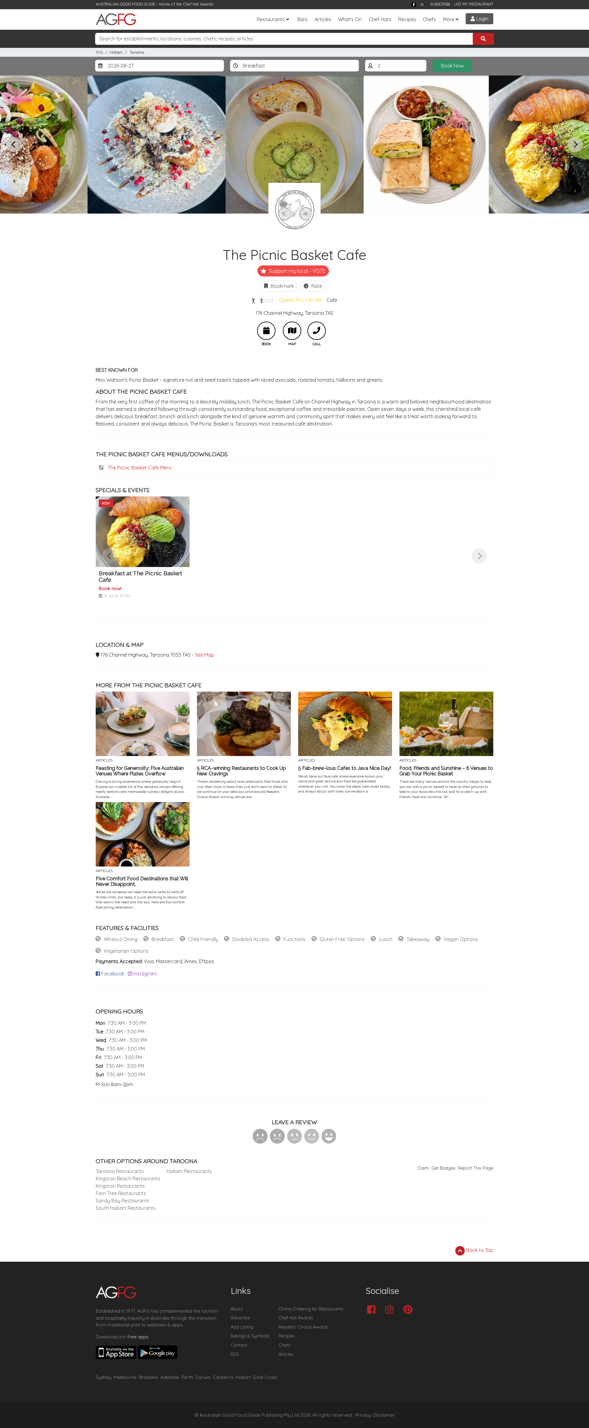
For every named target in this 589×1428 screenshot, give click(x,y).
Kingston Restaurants (120, 1186)
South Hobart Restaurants (126, 1208)
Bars (302, 19)
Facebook (112, 974)
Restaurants (271, 19)
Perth (187, 1377)
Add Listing (242, 1327)
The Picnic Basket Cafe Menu (139, 468)
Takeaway (417, 939)
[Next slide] (575, 144)
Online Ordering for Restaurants (311, 1309)
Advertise (240, 1318)
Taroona (137, 52)
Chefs (429, 19)
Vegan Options (461, 939)
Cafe (331, 300)
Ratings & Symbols (250, 1336)
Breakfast (163, 939)
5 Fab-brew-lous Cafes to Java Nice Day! (344, 768)
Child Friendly (203, 939)
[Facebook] (413, 4)
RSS (235, 1354)
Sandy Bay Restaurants (122, 1201)
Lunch (385, 939)
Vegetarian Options (126, 951)
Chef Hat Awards (198, 4)
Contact (239, 1345)
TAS (99, 52)
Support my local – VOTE (296, 271)
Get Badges (443, 1168)
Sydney (103, 1377)
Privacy (363, 1415)
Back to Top (479, 1250)
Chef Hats (380, 19)
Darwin (202, 1377)
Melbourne (125, 1377)
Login (481, 19)
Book (266, 331)
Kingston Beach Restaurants (128, 1178)
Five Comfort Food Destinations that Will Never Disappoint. (142, 881)
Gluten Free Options (342, 939)
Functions (294, 939)
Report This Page (475, 1168)
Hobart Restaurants (189, 1171)
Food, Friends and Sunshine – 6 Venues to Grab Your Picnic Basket (446, 771)
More (448, 19)
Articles (323, 19)
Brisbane (148, 1377)
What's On (350, 19)
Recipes (407, 19)
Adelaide (169, 1377)
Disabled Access (250, 939)
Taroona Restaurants (120, 1171)
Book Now (452, 66)
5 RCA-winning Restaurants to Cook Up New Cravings (241, 771)
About (237, 1309)
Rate (316, 286)
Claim (423, 1168)
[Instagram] (421, 4)
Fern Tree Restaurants (121, 1193)
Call (316, 331)
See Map (204, 655)
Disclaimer (384, 1415)
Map (292, 331)
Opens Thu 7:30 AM (300, 300)
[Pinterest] (409, 1310)
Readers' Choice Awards (303, 1327)
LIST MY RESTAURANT (473, 4)
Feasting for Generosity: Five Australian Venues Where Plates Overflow (140, 771)
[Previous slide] (13, 144)
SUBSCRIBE (440, 4)
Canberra (223, 1377)
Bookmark (281, 286)
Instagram (144, 974)
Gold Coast (265, 1377)
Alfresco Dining (120, 939)
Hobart (116, 52)
